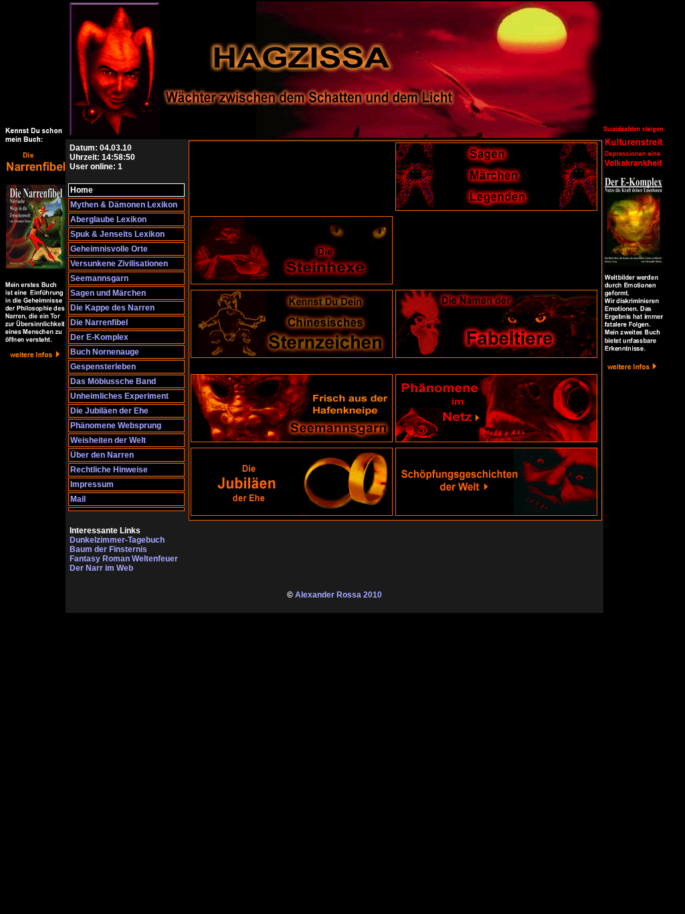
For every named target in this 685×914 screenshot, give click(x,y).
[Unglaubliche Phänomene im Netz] (496, 439)
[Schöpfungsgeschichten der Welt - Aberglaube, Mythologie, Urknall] (496, 513)
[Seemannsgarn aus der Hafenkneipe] (292, 439)
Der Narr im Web (101, 568)
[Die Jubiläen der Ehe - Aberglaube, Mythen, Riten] (292, 513)
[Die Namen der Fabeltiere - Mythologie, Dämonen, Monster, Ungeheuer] (496, 355)
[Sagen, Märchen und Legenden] (496, 208)
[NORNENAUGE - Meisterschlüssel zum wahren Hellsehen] (633, 497)
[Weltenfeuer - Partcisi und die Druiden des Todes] (35, 497)
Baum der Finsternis (108, 549)
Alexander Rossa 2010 (338, 595)
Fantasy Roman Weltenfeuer (124, 558)
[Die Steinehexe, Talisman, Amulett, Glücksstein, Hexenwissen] (292, 281)
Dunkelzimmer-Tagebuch (117, 540)
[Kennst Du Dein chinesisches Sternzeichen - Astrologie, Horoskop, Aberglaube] (292, 355)
